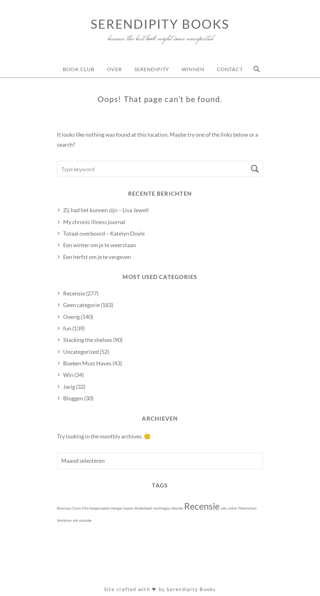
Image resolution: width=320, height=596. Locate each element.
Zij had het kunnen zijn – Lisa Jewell (106, 210)
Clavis (76, 508)
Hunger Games (122, 508)
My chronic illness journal (94, 221)
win (75, 520)
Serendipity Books (160, 24)
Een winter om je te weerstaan (99, 245)
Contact (230, 69)
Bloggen (73, 398)
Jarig (69, 386)
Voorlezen (64, 520)
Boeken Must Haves (87, 363)
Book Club (78, 69)
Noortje (177, 508)
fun (67, 328)
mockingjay (162, 508)
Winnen (193, 69)
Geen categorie (81, 304)
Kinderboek (143, 508)
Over (114, 69)
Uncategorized (81, 351)
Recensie (74, 293)
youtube (85, 520)
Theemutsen (247, 508)
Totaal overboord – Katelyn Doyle (104, 233)
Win (68, 374)
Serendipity (151, 69)
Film (85, 508)
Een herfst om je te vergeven (97, 256)
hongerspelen (100, 508)
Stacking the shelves (87, 339)
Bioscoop (64, 508)
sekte (232, 508)
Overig (71, 316)
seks (224, 508)
